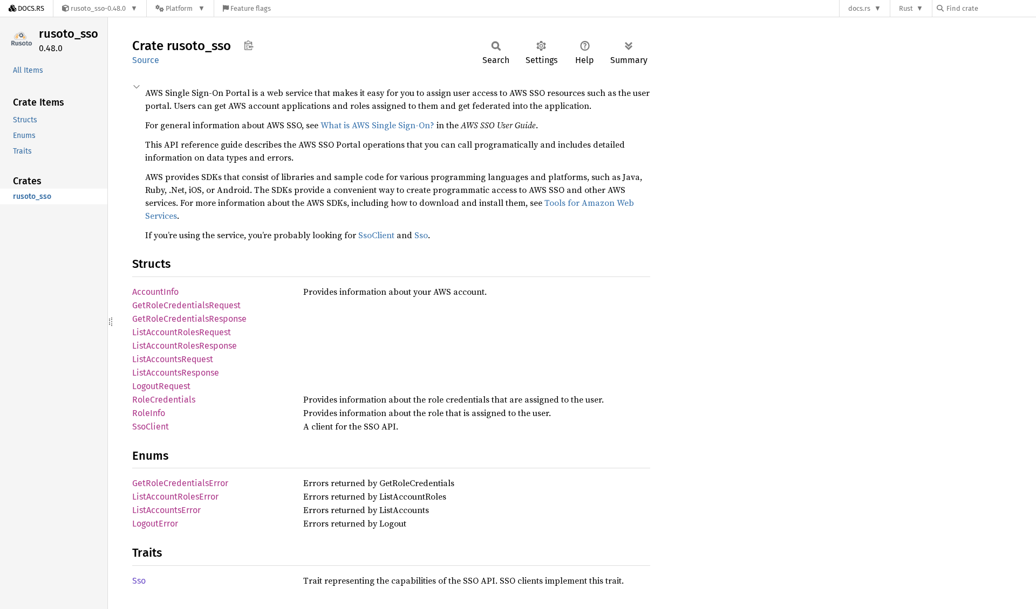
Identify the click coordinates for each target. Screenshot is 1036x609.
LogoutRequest (161, 386)
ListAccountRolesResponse (184, 346)
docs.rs (859, 8)
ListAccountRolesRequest (181, 332)
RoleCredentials (163, 400)
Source (145, 60)
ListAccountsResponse (175, 373)
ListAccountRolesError (175, 497)
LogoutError (155, 523)
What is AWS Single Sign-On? (377, 125)
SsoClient (376, 235)
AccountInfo (155, 292)
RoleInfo (148, 413)
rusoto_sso (68, 33)
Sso (421, 235)
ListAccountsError (166, 510)
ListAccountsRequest (172, 359)
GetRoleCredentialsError (180, 483)
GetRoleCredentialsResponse (189, 319)
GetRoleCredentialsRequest (186, 305)
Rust (906, 8)
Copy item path (248, 45)
